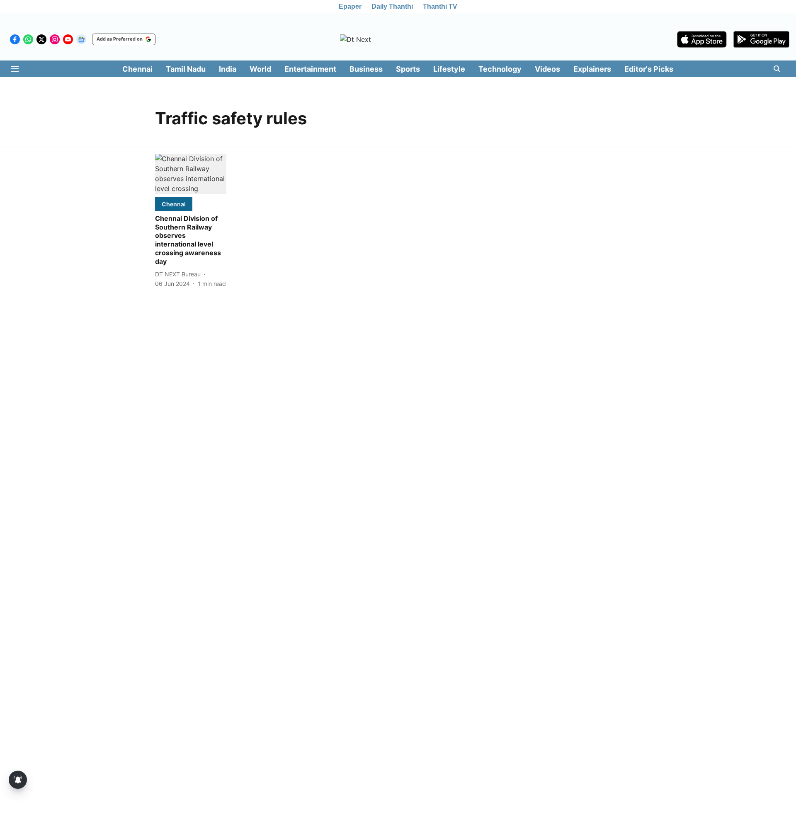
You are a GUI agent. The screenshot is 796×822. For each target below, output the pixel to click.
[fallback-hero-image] (190, 174)
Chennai (137, 69)
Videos (547, 69)
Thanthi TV (440, 6)
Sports (408, 69)
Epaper (350, 6)
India (227, 69)
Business (366, 69)
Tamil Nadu (186, 69)
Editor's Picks (648, 69)
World (260, 69)
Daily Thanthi (392, 6)
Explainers (592, 69)
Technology (500, 69)
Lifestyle (449, 69)
